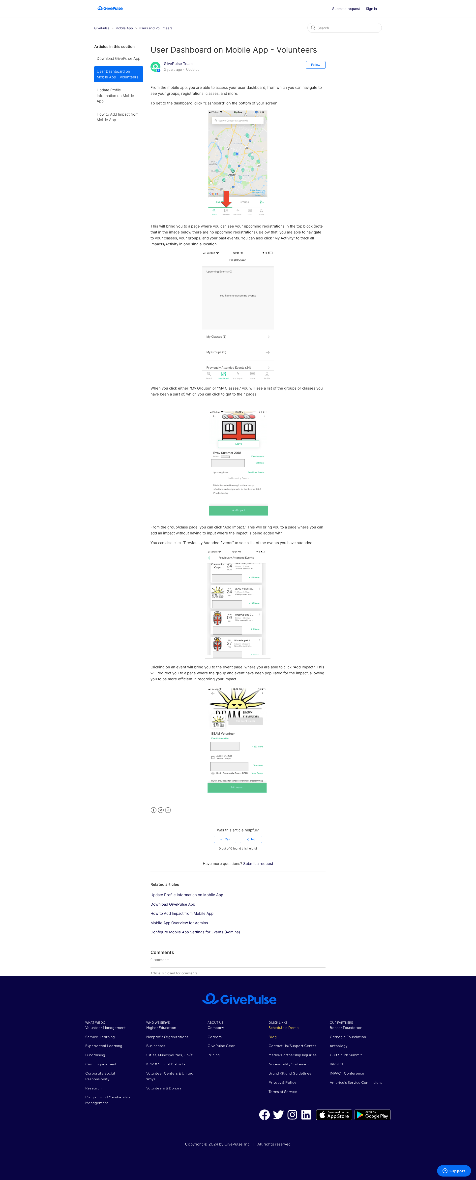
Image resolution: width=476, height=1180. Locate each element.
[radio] (225, 839)
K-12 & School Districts (165, 1063)
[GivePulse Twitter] (278, 1115)
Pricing (214, 1054)
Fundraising (95, 1054)
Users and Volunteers (156, 28)
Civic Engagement (101, 1063)
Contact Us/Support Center (292, 1045)
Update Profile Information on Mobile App (115, 95)
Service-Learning (100, 1036)
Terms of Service (282, 1091)
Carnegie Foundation (348, 1036)
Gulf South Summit (346, 1054)
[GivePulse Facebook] (264, 1115)
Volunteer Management (105, 1027)
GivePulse (102, 28)
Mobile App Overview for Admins (179, 922)
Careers (215, 1036)
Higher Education (161, 1027)
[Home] (110, 11)
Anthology (339, 1045)
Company (216, 1027)
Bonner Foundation (346, 1027)
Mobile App (124, 28)
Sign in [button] (371, 8)
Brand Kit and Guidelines (289, 1073)
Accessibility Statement (289, 1063)
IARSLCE (337, 1063)
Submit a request (346, 8)
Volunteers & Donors (163, 1087)
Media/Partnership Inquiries (292, 1054)
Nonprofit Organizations (167, 1036)
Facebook (153, 810)
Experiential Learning (103, 1045)
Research (93, 1087)
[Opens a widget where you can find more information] (454, 1171)
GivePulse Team (178, 63)
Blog (272, 1036)
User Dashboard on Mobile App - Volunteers (117, 74)
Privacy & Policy (282, 1082)
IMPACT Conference (347, 1073)
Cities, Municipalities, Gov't (169, 1054)
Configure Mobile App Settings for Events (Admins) (195, 932)
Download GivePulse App (118, 58)
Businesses (155, 1045)
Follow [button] (315, 64)
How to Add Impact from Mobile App (118, 117)
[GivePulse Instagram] (292, 1115)
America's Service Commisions (356, 1082)
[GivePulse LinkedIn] (306, 1115)
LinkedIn (168, 810)
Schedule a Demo (283, 1027)
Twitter (161, 810)
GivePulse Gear (221, 1045)
